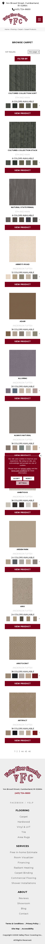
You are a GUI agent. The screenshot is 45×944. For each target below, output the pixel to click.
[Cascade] (22, 676)
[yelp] (30, 802)
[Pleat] (28, 105)
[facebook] (17, 802)
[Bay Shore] (28, 619)
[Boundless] (22, 276)
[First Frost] (28, 505)
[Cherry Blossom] (35, 676)
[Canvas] (8, 505)
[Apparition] (22, 619)
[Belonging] (22, 192)
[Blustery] (28, 448)
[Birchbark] (28, 390)
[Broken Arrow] (35, 619)
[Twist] (35, 105)
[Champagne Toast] (15, 333)
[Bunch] (15, 105)
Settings (23, 483)
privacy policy (26, 468)
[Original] (35, 219)
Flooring (13, 29)
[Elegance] (28, 333)
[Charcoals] (15, 505)
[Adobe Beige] (22, 591)
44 (22, 751)
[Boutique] (35, 448)
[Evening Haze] (35, 562)
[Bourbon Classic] (22, 306)
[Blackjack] (15, 676)
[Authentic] (22, 534)
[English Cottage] (35, 333)
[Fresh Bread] (35, 505)
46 (29, 751)
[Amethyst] (22, 363)
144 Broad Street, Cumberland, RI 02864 (22, 4)
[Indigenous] (22, 219)
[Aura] (22, 249)
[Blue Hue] (15, 562)
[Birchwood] (22, 648)
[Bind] (22, 78)
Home (7, 29)
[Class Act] (22, 333)
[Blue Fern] (22, 448)
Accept (16, 478)
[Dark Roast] (22, 505)
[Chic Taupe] (28, 276)
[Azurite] (15, 390)
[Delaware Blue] (35, 276)
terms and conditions (19, 471)
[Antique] (15, 619)
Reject (29, 478)
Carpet (20, 29)
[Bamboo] (15, 276)
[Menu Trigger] (39, 19)
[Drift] (28, 562)
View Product (22, 113)
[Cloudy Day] (22, 562)
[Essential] (15, 219)
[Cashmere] (28, 676)
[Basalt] (22, 390)
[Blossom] (35, 390)
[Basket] (15, 448)
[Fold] (22, 105)
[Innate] (28, 219)
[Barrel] (22, 420)
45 (26, 751)
